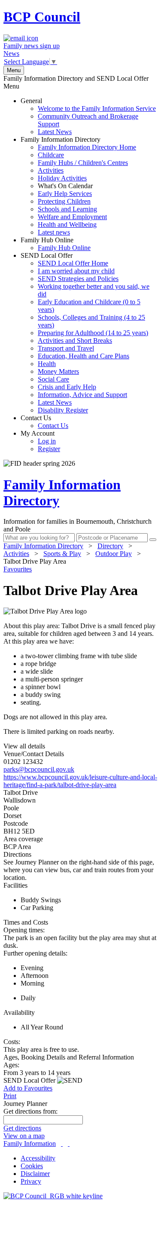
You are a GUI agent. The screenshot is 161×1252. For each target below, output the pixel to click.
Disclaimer (35, 1173)
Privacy (31, 1181)
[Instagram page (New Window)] (69, 1143)
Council (41, 16)
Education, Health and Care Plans (83, 356)
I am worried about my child (76, 271)
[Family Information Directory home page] (53, 1196)
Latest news (54, 232)
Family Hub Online (56, 243)
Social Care (53, 379)
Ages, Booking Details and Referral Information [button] (68, 1057)
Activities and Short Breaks (75, 340)
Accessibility (38, 1158)
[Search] (152, 539)
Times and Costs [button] (25, 922)
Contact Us (44, 421)
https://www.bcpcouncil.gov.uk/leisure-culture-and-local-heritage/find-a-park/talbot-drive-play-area (80, 780)
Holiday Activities (62, 178)
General (88, 116)
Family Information (29, 1143)
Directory (110, 546)
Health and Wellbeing (67, 224)
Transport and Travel (66, 348)
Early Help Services (65, 193)
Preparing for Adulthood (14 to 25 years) (93, 332)
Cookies (32, 1166)
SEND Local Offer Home (73, 263)
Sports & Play (62, 553)
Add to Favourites (27, 1088)
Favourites (17, 569)
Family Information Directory (78, 186)
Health (47, 363)
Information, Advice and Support (82, 394)
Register (49, 448)
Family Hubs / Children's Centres (83, 162)
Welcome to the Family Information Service (97, 108)
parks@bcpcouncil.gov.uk (38, 769)
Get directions (22, 1128)
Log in (47, 441)
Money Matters (58, 371)
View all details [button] (24, 746)
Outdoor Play (113, 553)
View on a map (24, 1135)
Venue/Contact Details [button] (33, 753)
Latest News (55, 131)
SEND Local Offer (85, 333)
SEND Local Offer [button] (30, 1080)
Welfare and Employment (72, 216)
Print (9, 1095)
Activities (51, 170)
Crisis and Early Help (67, 387)
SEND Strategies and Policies (78, 278)
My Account (40, 441)
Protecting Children (64, 201)
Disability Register (63, 410)
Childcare (51, 155)
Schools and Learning (67, 209)
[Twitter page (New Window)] (62, 1143)
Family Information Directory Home (87, 147)
